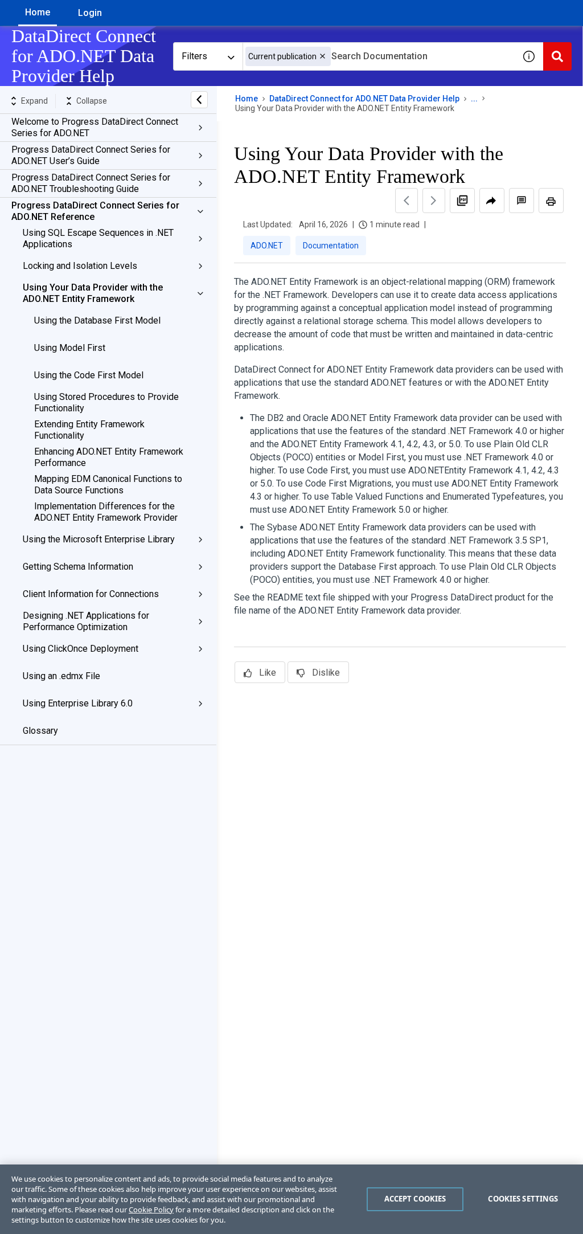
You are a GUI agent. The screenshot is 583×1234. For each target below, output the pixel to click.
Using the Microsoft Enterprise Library (99, 539)
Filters (194, 56)
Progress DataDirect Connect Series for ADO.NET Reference (95, 211)
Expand (34, 100)
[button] (322, 56)
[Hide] (199, 99)
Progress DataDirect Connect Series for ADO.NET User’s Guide (90, 155)
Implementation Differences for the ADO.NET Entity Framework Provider (106, 512)
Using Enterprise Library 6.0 (78, 703)
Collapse (91, 100)
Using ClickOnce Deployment (80, 648)
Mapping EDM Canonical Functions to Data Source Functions (108, 484)
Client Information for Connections (91, 594)
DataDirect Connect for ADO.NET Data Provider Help (364, 98)
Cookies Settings (523, 1199)
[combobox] (379, 56)
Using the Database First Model (97, 320)
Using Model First (69, 347)
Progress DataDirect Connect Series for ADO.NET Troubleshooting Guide (90, 183)
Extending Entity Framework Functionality (89, 430)
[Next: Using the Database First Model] (434, 200)
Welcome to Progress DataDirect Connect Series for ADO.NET (94, 127)
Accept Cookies (415, 1199)
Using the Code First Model (88, 375)
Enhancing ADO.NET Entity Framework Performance (108, 457)
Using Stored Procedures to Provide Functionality (106, 402)
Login (90, 12)
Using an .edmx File (61, 676)
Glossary (40, 730)
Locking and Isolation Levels (80, 265)
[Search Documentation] (557, 56)
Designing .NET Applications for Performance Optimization (86, 621)
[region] (291, 1199)
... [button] (474, 98)
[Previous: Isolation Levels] (406, 200)
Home (37, 12)
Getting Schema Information (78, 566)
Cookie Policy (151, 1209)
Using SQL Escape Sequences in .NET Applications (98, 238)
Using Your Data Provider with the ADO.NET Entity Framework (93, 293)
